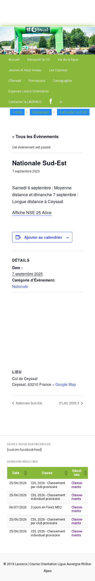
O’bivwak (14, 81)
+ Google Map (64, 384)
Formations (37, 81)
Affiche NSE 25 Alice (31, 212)
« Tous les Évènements (35, 136)
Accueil (14, 60)
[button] (25, 473)
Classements (77, 485)
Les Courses (58, 70)
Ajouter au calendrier (43, 237)
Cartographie (62, 81)
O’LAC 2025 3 (69, 403)
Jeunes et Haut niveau (24, 70)
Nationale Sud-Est (28, 403)
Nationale (20, 286)
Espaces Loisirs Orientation (28, 91)
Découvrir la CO (38, 60)
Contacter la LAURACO (25, 102)
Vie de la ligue (68, 60)
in (61, 102)
